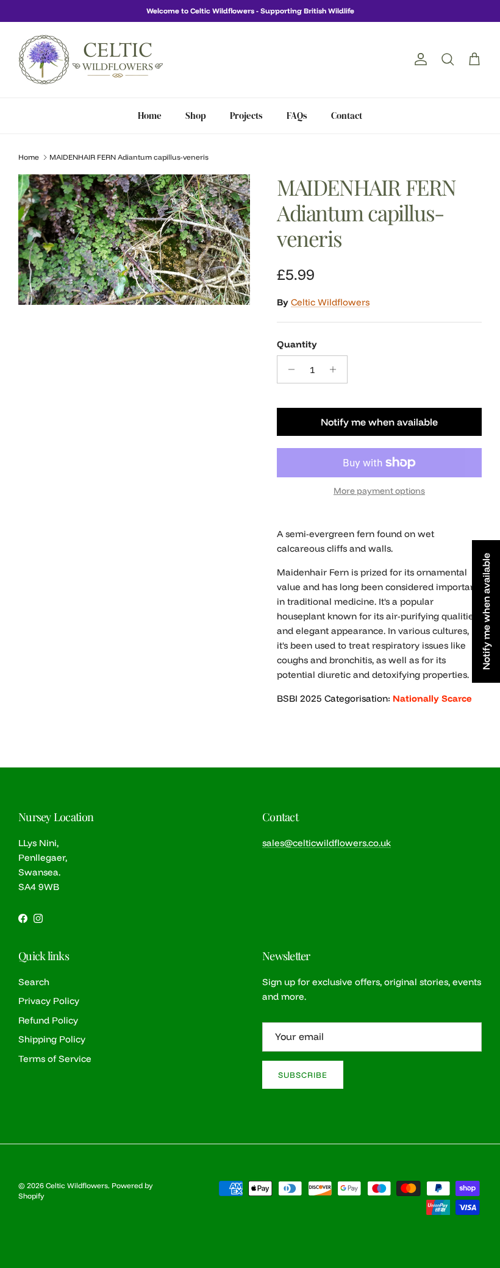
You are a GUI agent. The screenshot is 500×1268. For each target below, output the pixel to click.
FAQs (297, 115)
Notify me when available (379, 422)
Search (33, 982)
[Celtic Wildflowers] (91, 59)
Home (150, 115)
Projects (246, 115)
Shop (195, 115)
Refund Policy (48, 1020)
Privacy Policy (48, 1000)
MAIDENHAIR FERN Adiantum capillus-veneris (129, 156)
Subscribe (302, 1075)
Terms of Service (54, 1058)
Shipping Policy (51, 1039)
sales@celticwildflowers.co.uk (326, 843)
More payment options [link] (379, 491)
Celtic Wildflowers (330, 302)
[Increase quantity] (336, 369)
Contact (346, 115)
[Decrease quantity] (288, 369)
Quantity (297, 344)
